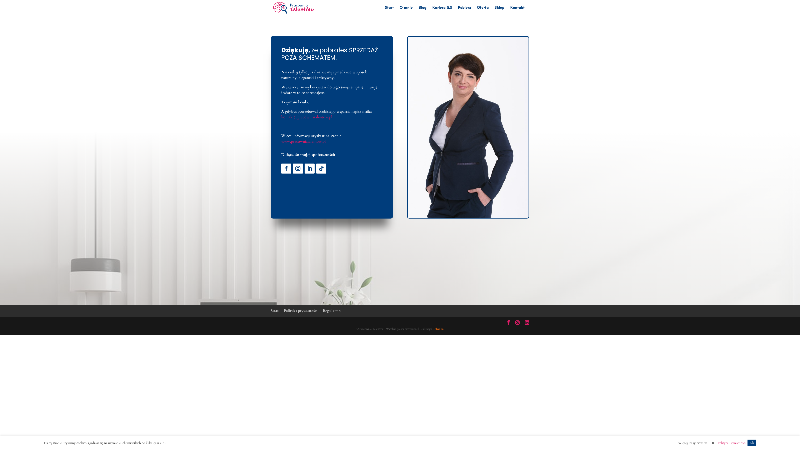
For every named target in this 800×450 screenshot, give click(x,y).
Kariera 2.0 (442, 8)
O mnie (406, 8)
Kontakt (517, 8)
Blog (422, 8)
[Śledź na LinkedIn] (310, 169)
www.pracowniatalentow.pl (303, 141)
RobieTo (438, 329)
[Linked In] (527, 323)
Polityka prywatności (301, 311)
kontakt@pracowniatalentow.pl (306, 117)
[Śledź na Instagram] (298, 169)
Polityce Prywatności (732, 443)
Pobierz (464, 8)
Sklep (499, 8)
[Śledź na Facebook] (286, 169)
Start (389, 8)
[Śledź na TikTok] (321, 169)
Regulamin (332, 311)
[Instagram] (517, 323)
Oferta (483, 8)
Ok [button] (752, 443)
